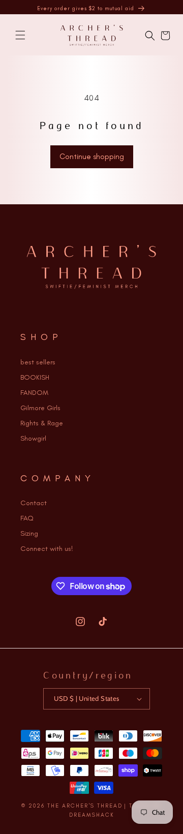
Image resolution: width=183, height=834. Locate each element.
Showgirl (33, 438)
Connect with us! (46, 548)
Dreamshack (91, 815)
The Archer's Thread (85, 805)
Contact (33, 503)
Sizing (29, 533)
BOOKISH (34, 377)
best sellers (37, 362)
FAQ (27, 518)
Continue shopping (91, 156)
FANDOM (34, 392)
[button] (20, 35)
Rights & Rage (41, 423)
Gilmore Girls (40, 408)
